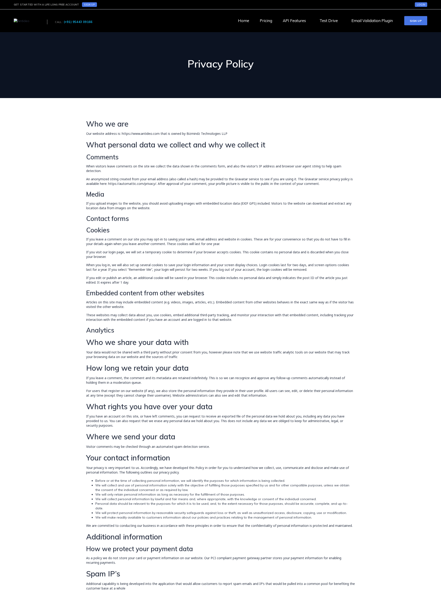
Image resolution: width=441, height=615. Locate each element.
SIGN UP (89, 4)
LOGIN (421, 4)
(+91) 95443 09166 (78, 22)
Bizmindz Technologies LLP (207, 133)
